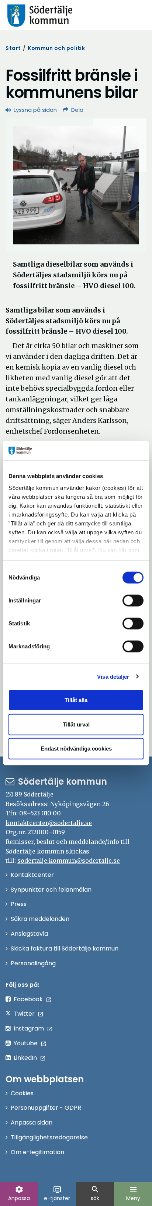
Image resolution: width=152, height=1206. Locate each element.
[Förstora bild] (76, 185)
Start (13, 48)
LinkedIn (25, 1057)
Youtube (26, 1043)
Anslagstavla (29, 933)
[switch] (133, 601)
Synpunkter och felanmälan (51, 889)
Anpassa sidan (31, 1122)
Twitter (24, 1013)
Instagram (29, 1028)
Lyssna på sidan (35, 110)
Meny (133, 1193)
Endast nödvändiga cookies (76, 748)
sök (95, 1193)
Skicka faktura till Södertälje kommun (64, 948)
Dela (77, 110)
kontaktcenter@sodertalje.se (49, 822)
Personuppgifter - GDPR (46, 1107)
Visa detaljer (113, 676)
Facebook (28, 999)
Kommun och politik (56, 48)
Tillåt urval (76, 724)
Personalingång (33, 963)
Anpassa (19, 1193)
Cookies (22, 1093)
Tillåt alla (76, 700)
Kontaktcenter (32, 875)
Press (19, 904)
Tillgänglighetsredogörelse (49, 1137)
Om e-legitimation (37, 1152)
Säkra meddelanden (40, 919)
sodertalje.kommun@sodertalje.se (68, 860)
